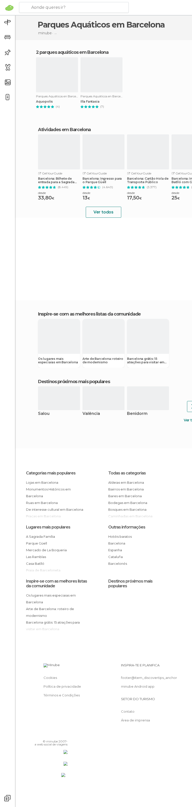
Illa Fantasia (89, 101)
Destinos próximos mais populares (74, 381)
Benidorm (137, 414)
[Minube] (9, 7)
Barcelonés (117, 564)
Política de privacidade (62, 686)
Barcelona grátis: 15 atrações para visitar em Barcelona (145, 360)
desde (42, 193)
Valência (91, 414)
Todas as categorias (127, 473)
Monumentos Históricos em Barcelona (48, 492)
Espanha (115, 550)
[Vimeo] (58, 734)
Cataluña (115, 557)
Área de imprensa (135, 720)
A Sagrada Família (40, 536)
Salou (44, 414)
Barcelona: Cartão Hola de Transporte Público (147, 180)
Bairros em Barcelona (126, 489)
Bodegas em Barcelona (127, 503)
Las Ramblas (36, 557)
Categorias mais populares (51, 473)
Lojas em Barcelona (42, 482)
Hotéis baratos (120, 536)
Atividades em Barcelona (64, 129)
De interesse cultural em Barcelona (54, 509)
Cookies (50, 678)
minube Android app (137, 686)
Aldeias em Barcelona (126, 482)
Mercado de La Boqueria (46, 550)
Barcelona (116, 543)
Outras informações (126, 527)
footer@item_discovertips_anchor (149, 678)
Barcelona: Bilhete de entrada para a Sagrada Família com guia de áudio (56, 180)
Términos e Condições (62, 695)
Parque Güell (36, 543)
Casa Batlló (35, 564)
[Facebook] (44, 734)
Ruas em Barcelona (42, 503)
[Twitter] (51, 734)
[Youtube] (64, 734)
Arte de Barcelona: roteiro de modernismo (102, 360)
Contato (127, 711)
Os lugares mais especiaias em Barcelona (58, 360)
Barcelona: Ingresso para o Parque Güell (102, 180)
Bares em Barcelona (125, 496)
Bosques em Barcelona (127, 509)
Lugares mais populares (48, 527)
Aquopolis (44, 101)
